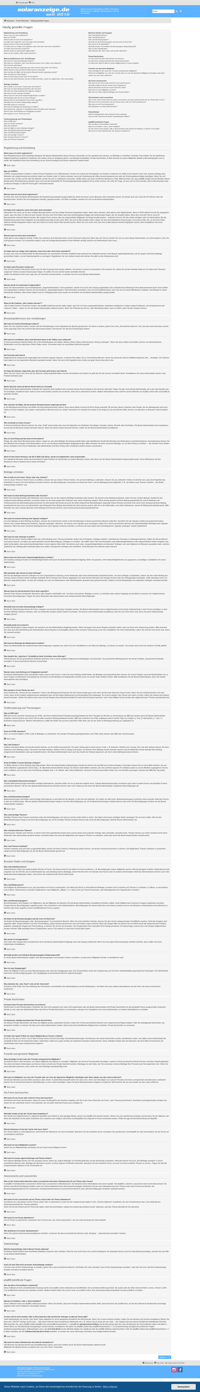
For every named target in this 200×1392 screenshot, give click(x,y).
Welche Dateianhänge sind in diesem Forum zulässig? (107, 114)
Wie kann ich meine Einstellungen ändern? (19, 61)
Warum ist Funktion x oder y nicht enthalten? (104, 126)
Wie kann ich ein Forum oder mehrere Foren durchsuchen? (109, 83)
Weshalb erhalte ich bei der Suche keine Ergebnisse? (107, 85)
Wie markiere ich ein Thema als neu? (17, 114)
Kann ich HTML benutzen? (13, 123)
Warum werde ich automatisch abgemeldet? (19, 51)
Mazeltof (33, 1373)
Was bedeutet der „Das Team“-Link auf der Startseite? (107, 51)
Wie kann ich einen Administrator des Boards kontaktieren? (109, 131)
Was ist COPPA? (10, 37)
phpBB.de (166, 392)
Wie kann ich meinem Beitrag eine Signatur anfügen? (22, 91)
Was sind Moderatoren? (96, 37)
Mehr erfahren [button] (110, 1386)
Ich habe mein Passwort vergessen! (17, 49)
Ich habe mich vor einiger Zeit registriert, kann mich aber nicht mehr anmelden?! (32, 46)
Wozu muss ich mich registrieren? (16, 35)
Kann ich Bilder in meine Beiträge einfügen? (19, 128)
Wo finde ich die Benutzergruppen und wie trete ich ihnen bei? (110, 42)
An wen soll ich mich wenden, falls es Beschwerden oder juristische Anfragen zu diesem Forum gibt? (124, 129)
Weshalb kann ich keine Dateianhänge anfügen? (21, 102)
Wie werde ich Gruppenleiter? (98, 44)
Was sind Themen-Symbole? (14, 139)
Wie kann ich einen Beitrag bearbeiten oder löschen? (22, 89)
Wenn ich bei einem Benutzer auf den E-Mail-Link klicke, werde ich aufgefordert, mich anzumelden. (39, 79)
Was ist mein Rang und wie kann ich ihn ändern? (21, 76)
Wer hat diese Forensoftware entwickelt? (102, 124)
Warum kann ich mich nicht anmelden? (17, 44)
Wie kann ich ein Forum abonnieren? (101, 104)
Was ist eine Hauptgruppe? (98, 49)
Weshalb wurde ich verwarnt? (14, 104)
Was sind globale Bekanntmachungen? (17, 130)
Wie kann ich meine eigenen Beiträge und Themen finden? (108, 92)
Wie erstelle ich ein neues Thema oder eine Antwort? (22, 87)
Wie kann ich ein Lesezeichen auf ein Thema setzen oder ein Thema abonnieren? (117, 102)
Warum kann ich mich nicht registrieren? (18, 39)
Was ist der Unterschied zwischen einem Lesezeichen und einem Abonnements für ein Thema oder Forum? (126, 100)
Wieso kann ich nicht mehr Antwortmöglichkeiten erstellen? (24, 95)
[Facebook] (180, 1369)
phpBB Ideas (123, 1304)
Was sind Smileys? (10, 126)
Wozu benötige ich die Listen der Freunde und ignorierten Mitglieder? (112, 71)
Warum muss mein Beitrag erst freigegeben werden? (22, 111)
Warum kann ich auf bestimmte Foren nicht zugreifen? (23, 100)
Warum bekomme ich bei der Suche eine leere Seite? (107, 87)
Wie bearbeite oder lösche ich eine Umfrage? (20, 98)
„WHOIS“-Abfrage (19, 1322)
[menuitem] (31, 2)
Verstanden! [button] (184, 1387)
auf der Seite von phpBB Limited (78, 1290)
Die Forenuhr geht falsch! (13, 65)
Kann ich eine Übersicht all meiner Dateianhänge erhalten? (109, 116)
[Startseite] (48, 11)
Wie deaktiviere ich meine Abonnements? (102, 106)
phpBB (28, 1369)
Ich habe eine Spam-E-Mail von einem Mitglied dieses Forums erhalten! (113, 63)
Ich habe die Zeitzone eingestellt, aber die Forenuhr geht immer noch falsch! (31, 68)
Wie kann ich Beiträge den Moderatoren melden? (21, 107)
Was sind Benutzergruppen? (98, 39)
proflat (23, 1373)
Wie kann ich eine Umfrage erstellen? (17, 93)
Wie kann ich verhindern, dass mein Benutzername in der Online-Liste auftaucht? (32, 63)
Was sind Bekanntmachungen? (15, 132)
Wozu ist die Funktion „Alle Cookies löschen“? (20, 53)
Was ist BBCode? (10, 121)
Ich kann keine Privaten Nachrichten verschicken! (106, 58)
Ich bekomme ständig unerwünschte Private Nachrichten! (108, 61)
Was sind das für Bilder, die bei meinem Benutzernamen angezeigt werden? (30, 72)
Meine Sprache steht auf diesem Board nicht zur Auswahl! (24, 70)
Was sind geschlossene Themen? (16, 137)
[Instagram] (174, 1369)
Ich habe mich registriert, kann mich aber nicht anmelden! (24, 42)
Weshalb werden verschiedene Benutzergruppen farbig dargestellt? (112, 46)
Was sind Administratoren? (97, 35)
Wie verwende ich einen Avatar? (15, 74)
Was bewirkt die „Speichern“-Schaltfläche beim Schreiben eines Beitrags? (30, 109)
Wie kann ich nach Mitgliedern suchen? (102, 90)
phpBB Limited (148, 392)
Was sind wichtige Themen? (14, 135)
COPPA (141, 213)
